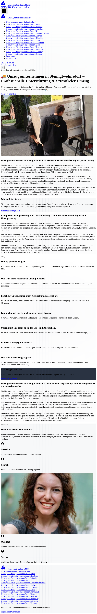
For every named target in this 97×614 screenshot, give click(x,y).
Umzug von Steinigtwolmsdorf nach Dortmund (25, 42)
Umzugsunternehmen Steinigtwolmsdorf (22, 22)
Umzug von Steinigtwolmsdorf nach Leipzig (24, 40)
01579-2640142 (7, 7)
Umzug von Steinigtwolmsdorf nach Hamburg (24, 27)
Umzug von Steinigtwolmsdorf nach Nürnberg (24, 52)
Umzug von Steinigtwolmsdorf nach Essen (23, 45)
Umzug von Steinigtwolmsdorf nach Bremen (24, 47)
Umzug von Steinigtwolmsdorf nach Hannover (24, 49)
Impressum (10, 56)
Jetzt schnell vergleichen (10, 211)
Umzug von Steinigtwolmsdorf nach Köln (23, 31)
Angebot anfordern (21, 7)
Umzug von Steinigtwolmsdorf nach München (24, 29)
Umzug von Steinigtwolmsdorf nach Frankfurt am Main (28, 33)
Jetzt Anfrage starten (9, 379)
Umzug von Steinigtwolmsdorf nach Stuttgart (24, 36)
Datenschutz (11, 58)
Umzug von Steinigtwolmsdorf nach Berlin (23, 24)
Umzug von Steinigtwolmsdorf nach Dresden (24, 54)
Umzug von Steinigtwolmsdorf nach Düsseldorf (25, 38)
